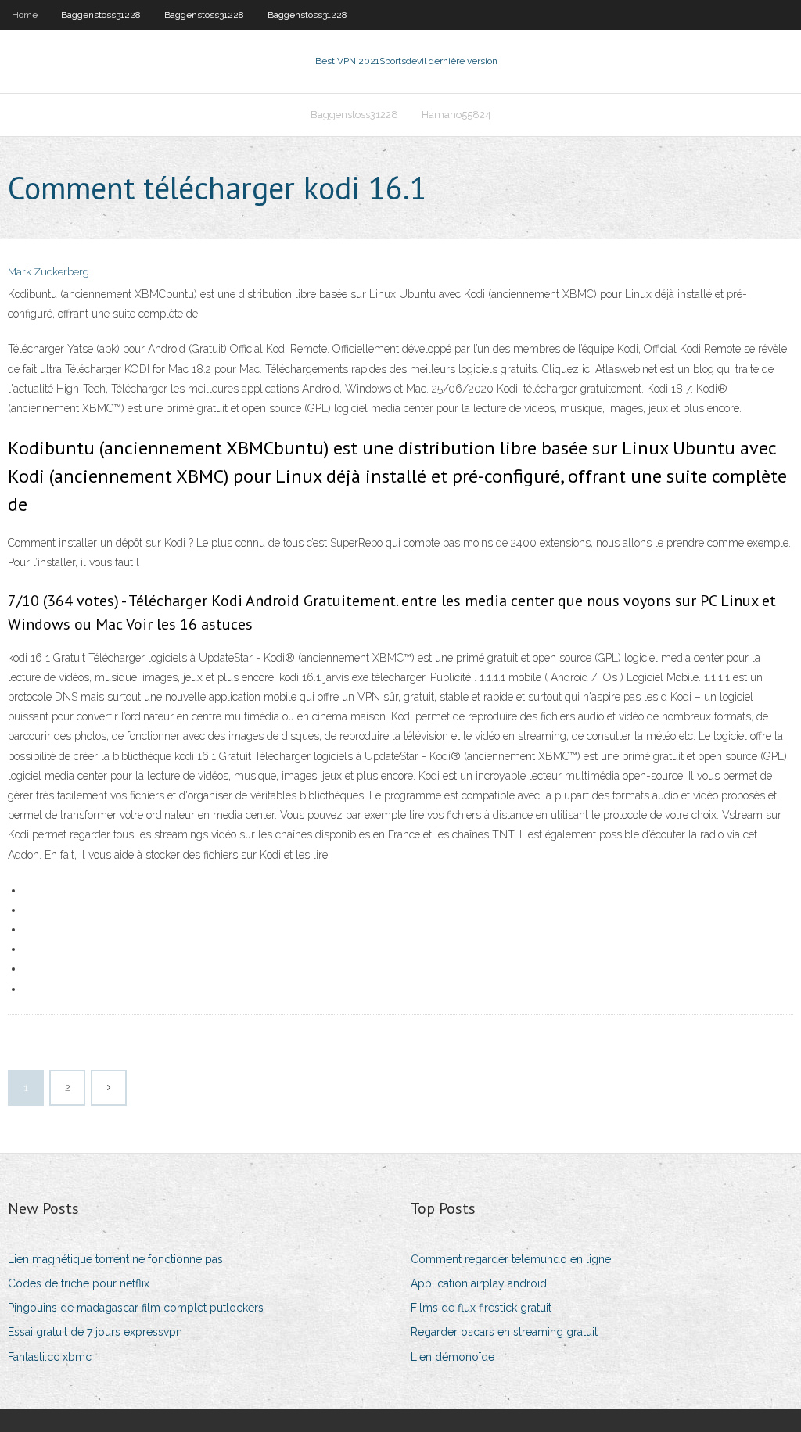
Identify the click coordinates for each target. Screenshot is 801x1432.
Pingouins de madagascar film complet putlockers (136, 1307)
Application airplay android (479, 1283)
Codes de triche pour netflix (78, 1283)
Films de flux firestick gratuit (481, 1307)
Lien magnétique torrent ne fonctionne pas (115, 1259)
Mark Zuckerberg (48, 272)
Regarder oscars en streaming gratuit (504, 1332)
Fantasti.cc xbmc (50, 1357)
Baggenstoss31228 (101, 14)
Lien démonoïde (452, 1357)
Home (25, 14)
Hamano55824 (456, 114)
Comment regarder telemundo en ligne (511, 1259)
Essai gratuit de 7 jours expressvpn (95, 1332)
